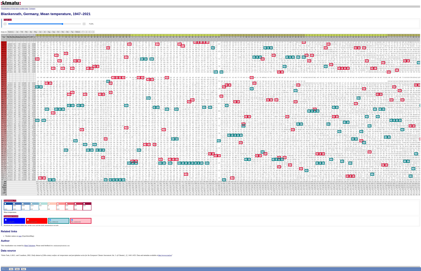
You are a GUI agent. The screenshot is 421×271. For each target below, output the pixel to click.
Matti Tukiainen (29, 246)
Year (4, 38)
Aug (49, 32)
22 (103, 38)
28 (120, 38)
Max (11, 38)
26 (113, 38)
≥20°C (31, 38)
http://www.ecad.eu (165, 255)
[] (13, 222)
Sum (25, 38)
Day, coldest (53, 222)
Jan (17, 32)
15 (82, 38)
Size (11, 269)
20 (97, 38)
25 (110, 38)
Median (18, 38)
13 (75, 38)
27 (116, 38)
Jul (44, 32)
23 (105, 38)
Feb (22, 32)
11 (69, 38)
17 (88, 38)
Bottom (78, 32)
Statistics (11, 32)
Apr (31, 32)
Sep (53, 32)
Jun (40, 32)
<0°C (28, 38)
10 (66, 38)
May (35, 32)
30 (126, 38)
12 (72, 38)
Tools (23, 269)
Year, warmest (32, 222)
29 (123, 38)
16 (85, 38)
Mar (26, 32)
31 (129, 38)
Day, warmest (76, 222)
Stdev (22, 38)
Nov (63, 32)
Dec (67, 32)
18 (91, 38)
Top (72, 32)
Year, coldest (9, 222)
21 (100, 38)
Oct (58, 32)
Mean (14, 38)
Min (8, 38)
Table (17, 269)
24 (108, 38)
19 (94, 38)
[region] (210, 115)
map (20, 236)
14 (78, 38)
